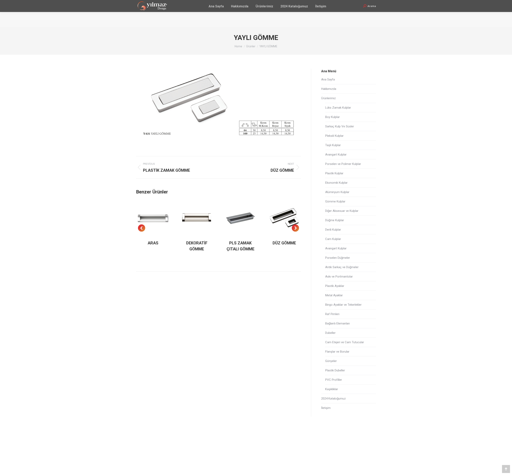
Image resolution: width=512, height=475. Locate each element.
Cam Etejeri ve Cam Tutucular (344, 342)
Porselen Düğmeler (337, 258)
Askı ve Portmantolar (339, 276)
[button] (141, 228)
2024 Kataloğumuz (333, 398)
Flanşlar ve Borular (337, 351)
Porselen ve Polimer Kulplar (343, 164)
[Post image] (153, 218)
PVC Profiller (333, 380)
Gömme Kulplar (335, 201)
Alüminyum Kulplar (337, 192)
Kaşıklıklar (331, 389)
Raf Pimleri (332, 314)
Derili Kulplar (333, 229)
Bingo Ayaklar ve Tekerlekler (343, 304)
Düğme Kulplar (334, 220)
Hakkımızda (328, 89)
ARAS (153, 243)
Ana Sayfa (328, 79)
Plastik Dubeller (335, 370)
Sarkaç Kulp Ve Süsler (339, 126)
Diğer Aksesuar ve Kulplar (341, 211)
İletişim (326, 408)
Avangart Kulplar (336, 154)
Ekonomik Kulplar (336, 182)
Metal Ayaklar (334, 295)
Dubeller (330, 333)
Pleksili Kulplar (334, 136)
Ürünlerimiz (328, 98)
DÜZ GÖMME (284, 243)
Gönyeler (331, 361)
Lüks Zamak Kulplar (338, 107)
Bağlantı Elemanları (337, 323)
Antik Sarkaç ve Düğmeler (342, 267)
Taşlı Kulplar (333, 145)
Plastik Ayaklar (334, 286)
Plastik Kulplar (334, 173)
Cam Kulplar (333, 239)
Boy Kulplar (332, 117)
